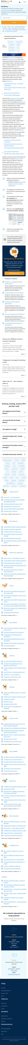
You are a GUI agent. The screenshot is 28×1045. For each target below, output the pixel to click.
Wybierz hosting (14, 273)
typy (17, 477)
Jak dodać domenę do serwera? (12, 454)
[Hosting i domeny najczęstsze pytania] (5, 492)
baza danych (19, 41)
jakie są (11, 477)
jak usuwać (10, 41)
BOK (2, 1034)
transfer (14, 474)
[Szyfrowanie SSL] (5, 845)
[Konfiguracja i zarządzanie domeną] (5, 656)
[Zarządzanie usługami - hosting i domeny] (5, 521)
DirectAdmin (15, 28)
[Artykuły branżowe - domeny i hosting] (5, 816)
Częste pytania (13, 492)
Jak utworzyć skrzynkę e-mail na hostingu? (12, 446)
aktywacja (13, 480)
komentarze (12, 50)
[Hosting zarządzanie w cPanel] (5, 586)
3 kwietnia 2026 (5, 364)
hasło (13, 26)
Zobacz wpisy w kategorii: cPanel (8, 615)
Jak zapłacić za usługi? (9, 429)
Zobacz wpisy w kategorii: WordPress (9, 808)
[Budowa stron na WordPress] (5, 781)
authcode (7, 474)
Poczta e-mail (13, 718)
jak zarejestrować (11, 483)
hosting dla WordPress (20, 26)
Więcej (22, 354)
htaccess (17, 460)
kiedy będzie (20, 463)
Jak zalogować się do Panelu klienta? (11, 412)
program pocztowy (7, 460)
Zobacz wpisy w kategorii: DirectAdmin (9, 648)
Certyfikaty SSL (14, 845)
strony (16, 66)
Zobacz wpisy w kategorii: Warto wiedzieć (10, 838)
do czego (14, 471)
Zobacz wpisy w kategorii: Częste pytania (10, 514)
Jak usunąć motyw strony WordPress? (14, 314)
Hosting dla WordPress (14, 270)
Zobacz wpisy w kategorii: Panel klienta (9, 545)
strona (4, 122)
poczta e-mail (21, 28)
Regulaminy (4, 1031)
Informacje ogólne (5, 1028)
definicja (22, 468)
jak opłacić (4, 26)
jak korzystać (15, 468)
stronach (22, 102)
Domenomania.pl (22, 1039)
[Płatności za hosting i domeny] (5, 552)
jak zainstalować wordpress (11, 31)
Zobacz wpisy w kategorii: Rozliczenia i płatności (11, 578)
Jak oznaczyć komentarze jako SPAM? (14, 148)
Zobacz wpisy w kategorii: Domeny (9, 679)
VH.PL (2, 996)
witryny (22, 129)
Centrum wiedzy (5, 2)
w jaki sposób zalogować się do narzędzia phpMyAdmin (16, 183)
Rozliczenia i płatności (16, 552)
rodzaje (5, 477)
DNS (4, 29)
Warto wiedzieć (14, 816)
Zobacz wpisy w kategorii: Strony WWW (9, 773)
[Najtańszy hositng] (14, 54)
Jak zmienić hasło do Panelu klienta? (11, 421)
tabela (18, 44)
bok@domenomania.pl (14, 974)
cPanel (9, 28)
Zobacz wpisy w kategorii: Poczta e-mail (10, 744)
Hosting (11, 687)
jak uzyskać (21, 474)
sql (18, 50)
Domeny (8, 463)
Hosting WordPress (6, 990)
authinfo (21, 471)
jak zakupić (6, 486)
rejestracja (20, 483)
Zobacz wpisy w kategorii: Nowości (8, 906)
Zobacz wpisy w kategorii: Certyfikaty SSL (10, 871)
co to (7, 471)
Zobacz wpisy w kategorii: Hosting (8, 711)
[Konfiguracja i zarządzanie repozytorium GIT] (5, 687)
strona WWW (8, 29)
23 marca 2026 (5, 385)
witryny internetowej (15, 98)
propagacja (7, 466)
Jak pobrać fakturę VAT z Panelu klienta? (12, 437)
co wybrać (23, 477)
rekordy (6, 480)
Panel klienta (22, 486)
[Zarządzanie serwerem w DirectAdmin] (5, 622)
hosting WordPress (5, 10)
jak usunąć (11, 47)
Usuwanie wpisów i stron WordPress (14, 292)
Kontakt (3, 1021)
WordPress (5, 28)
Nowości (4, 877)
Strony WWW (13, 751)
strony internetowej (12, 59)
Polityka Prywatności (14, 1040)
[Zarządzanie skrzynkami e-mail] (5, 718)
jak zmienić (14, 486)
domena (7, 468)
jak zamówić (21, 480)
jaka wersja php (15, 29)
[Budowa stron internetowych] (5, 751)
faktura (9, 26)
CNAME (23, 460)
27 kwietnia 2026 (6, 343)
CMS (18, 47)
